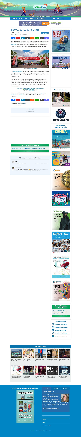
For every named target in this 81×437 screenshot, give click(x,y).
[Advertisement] (30, 129)
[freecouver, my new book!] (25, 423)
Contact (42, 18)
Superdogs (39, 43)
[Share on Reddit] (32, 38)
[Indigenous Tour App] (61, 99)
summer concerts (21, 43)
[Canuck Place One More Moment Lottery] (40, 23)
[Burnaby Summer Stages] (61, 158)
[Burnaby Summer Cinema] (61, 198)
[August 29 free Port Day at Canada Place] (61, 243)
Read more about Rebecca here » (51, 408)
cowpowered (15, 86)
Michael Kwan (31, 90)
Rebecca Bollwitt (15, 32)
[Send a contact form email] (63, 19)
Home (44, 414)
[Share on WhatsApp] (37, 38)
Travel (25, 18)
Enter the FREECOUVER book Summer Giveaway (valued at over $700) (28, 148)
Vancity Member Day (17, 71)
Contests (56, 388)
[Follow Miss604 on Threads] (58, 19)
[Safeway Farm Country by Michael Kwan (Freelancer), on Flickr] (31, 88)
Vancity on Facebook (33, 68)
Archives (65, 388)
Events (31, 18)
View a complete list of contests (30, 151)
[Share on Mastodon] (46, 38)
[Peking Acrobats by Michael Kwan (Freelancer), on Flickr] (40, 88)
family (20, 103)
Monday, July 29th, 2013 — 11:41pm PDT (41, 169)
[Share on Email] (27, 38)
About (36, 18)
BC (17, 103)
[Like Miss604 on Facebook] (60, 19)
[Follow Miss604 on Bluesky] (54, 19)
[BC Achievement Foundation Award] (61, 179)
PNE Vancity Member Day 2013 (25, 30)
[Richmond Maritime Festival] (61, 41)
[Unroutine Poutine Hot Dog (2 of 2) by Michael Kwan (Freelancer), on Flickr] (30, 89)
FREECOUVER (41, 16)
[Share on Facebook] (13, 38)
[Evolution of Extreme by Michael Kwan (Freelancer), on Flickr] (21, 88)
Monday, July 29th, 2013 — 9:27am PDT (19, 34)
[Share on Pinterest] (18, 38)
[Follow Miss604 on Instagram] (56, 19)
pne (21, 104)
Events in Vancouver (47, 425)
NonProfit (14, 18)
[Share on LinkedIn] (23, 38)
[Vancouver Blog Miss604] (40, 6)
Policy (44, 422)
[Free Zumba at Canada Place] (61, 139)
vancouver (24, 103)
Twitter (21, 94)
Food (20, 18)
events (18, 104)
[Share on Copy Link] (42, 38)
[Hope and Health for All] (61, 115)
